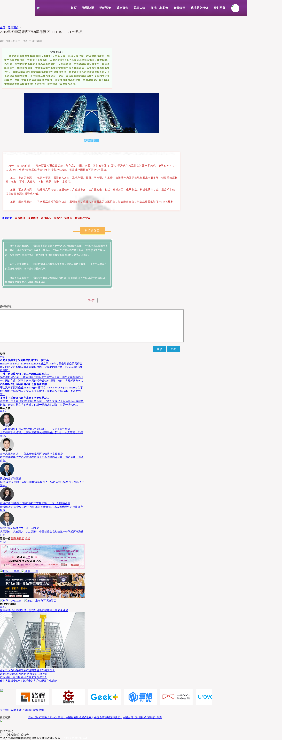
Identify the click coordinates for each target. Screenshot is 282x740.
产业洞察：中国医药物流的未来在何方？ (23, 677)
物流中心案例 (159, 7)
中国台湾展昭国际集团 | (108, 717)
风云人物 (139, 7)
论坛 (27, 538)
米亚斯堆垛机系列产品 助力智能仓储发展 (24, 673)
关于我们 (5, 710)
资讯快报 (88, 7)
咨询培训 (27, 710)
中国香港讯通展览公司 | (80, 717)
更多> (3, 357)
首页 (74, 7)
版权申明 (38, 710)
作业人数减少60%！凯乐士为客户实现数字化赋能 (28, 680)
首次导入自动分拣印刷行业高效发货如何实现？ (27, 670)
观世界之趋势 (199, 7)
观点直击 (122, 7)
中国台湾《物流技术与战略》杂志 (142, 717)
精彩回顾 (219, 7)
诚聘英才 (16, 710)
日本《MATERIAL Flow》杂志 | (47, 717)
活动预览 (105, 7)
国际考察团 (17, 538)
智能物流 (179, 7)
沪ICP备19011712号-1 (75, 738)
